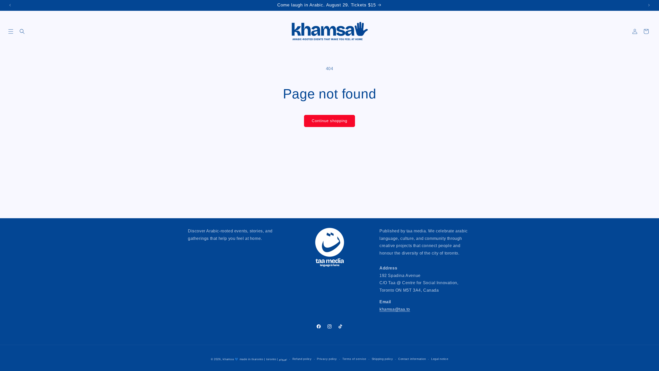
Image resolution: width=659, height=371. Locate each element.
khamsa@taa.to (394, 309)
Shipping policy (382, 358)
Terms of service (354, 358)
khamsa (228, 359)
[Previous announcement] (10, 5)
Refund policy (302, 358)
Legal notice (439, 358)
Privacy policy (327, 358)
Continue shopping (329, 121)
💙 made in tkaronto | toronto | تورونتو (261, 359)
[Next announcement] (649, 5)
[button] (10, 31)
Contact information (412, 358)
